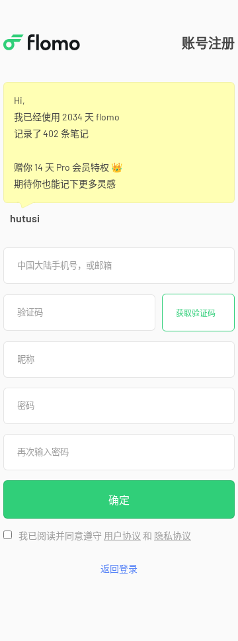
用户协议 (122, 535)
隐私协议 (172, 535)
